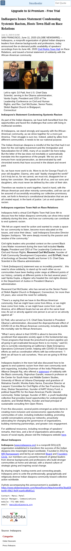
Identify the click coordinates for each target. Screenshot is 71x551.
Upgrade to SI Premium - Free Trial (35, 11)
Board (49, 454)
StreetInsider (35, 3)
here (63, 435)
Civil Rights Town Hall (49, 49)
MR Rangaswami (10, 454)
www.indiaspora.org (25, 445)
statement (44, 371)
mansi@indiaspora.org (21, 505)
